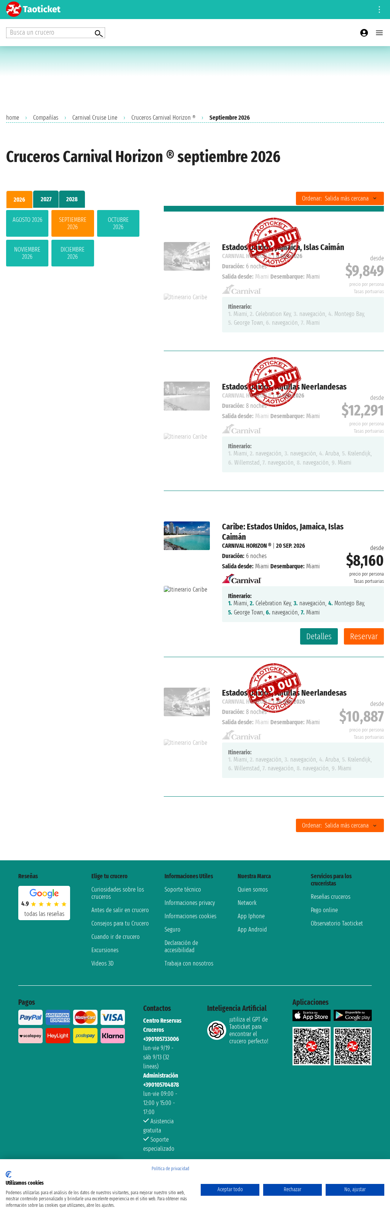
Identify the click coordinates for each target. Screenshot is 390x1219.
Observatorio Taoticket (337, 923)
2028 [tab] (72, 199)
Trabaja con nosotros (189, 963)
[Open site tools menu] (379, 9)
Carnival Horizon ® (246, 545)
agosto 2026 (27, 219)
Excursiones (104, 950)
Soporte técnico (183, 889)
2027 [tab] (46, 199)
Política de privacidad (170, 1168)
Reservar (364, 636)
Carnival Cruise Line (94, 117)
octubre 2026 (118, 223)
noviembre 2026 (27, 253)
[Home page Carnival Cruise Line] (241, 576)
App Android (252, 929)
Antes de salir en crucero (120, 910)
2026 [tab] (19, 199)
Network (247, 902)
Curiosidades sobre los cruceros (117, 893)
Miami (262, 566)
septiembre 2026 (72, 223)
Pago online (324, 910)
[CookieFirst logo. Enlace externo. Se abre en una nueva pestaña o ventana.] (8, 1174)
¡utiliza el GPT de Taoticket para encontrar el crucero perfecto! (248, 1030)
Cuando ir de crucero (115, 936)
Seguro (173, 929)
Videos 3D (102, 963)
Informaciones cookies (190, 916)
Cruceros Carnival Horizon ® (163, 117)
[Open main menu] (379, 32)
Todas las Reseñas (44, 913)
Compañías (45, 117)
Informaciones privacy (190, 902)
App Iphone (251, 916)
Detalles (319, 636)
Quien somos (253, 889)
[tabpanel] (72, 239)
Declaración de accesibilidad (181, 946)
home (12, 117)
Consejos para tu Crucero (120, 923)
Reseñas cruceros (330, 896)
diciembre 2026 (73, 253)
